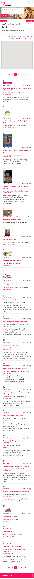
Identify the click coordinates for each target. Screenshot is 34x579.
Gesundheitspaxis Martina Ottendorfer (15, 321)
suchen (5, 15)
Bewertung (21, 36)
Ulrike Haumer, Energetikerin (12, 260)
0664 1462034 (7, 373)
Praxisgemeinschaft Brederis (12, 220)
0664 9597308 (7, 326)
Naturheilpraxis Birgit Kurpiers (13, 415)
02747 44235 (7, 471)
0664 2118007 (7, 447)
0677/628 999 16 (8, 553)
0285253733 (6, 265)
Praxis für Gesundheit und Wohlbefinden (16, 491)
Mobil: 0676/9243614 (9, 127)
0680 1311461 (7, 350)
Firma (24, 38)
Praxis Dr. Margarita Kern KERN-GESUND (16, 466)
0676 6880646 (7, 157)
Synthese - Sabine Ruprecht (12, 547)
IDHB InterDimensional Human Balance (15, 368)
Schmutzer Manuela (9, 239)
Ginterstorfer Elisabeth (10, 345)
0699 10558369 (7, 496)
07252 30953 (7, 95)
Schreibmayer (7, 532)
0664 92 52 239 (7, 289)
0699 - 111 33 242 (8, 536)
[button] (24, 55)
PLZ (30, 38)
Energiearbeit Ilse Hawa (10, 300)
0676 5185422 (7, 420)
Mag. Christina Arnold (10, 516)
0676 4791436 (7, 398)
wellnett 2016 (7, 576)
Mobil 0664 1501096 (9, 244)
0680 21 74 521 (7, 193)
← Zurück (30, 24)
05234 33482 (7, 521)
